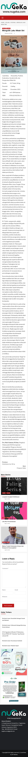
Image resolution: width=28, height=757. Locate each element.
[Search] (25, 17)
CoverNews (23, 752)
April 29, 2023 (7, 549)
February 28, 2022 (8, 33)
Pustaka (8, 28)
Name (4, 590)
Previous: (8, 463)
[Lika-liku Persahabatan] (14, 510)
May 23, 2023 (7, 498)
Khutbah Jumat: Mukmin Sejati (10, 645)
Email (16, 590)
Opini (8, 542)
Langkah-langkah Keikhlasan (10, 497)
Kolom (4, 28)
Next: (21, 467)
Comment (5, 568)
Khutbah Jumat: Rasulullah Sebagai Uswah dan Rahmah (13, 619)
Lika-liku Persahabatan (9, 521)
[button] (2, 18)
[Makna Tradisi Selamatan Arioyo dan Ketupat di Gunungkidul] (14, 535)
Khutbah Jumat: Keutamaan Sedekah (12, 640)
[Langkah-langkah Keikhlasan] (14, 486)
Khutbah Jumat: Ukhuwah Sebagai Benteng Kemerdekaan (14, 626)
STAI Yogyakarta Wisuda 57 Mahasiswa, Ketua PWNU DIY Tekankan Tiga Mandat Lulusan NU (13, 633)
